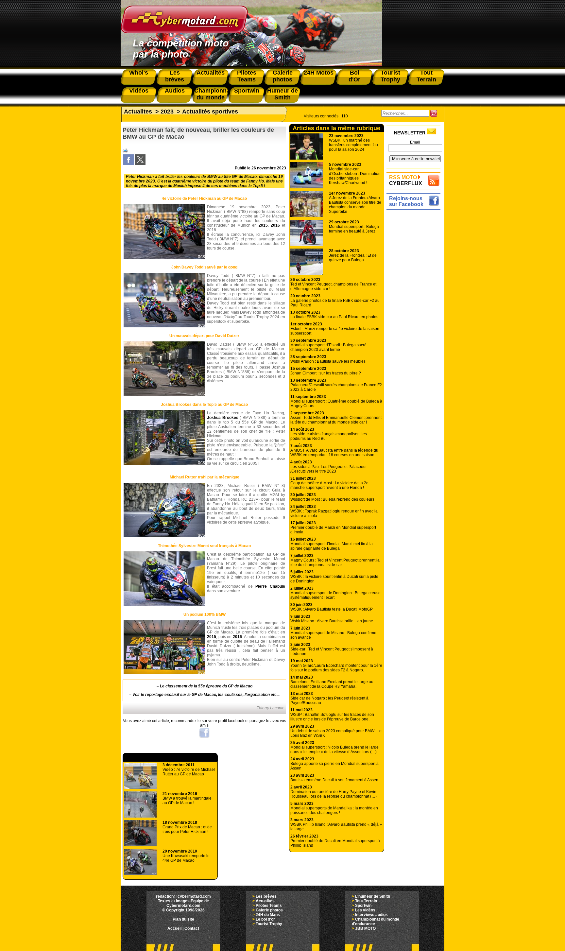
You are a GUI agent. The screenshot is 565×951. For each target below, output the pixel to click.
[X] (140, 163)
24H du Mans (268, 914)
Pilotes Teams (269, 905)
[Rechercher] (433, 113)
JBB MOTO (365, 928)
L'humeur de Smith (372, 896)
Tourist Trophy (269, 924)
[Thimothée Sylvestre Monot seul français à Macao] (164, 604)
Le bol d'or (265, 919)
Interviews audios (371, 914)
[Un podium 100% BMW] (164, 673)
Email (415, 142)
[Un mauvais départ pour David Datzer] (164, 394)
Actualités (265, 901)
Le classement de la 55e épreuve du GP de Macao (206, 686)
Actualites (138, 111)
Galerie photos (269, 910)
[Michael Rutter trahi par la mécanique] (164, 536)
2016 (275, 225)
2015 (263, 225)
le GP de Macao (201, 694)
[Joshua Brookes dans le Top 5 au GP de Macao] (164, 463)
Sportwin (363, 905)
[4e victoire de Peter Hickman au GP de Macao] (164, 257)
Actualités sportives (210, 111)
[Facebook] (128, 163)
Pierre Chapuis (270, 586)
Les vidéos (365, 910)
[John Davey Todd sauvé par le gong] (164, 326)
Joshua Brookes (222, 417)
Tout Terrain (366, 901)
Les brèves (266, 896)
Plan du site (183, 919)
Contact (191, 928)
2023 (167, 111)
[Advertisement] (415, 310)
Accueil (174, 928)
